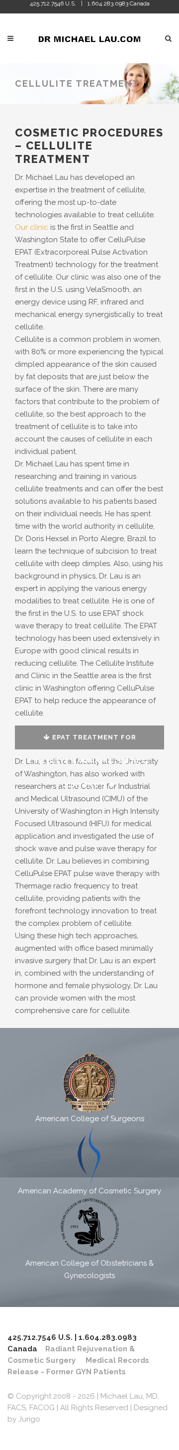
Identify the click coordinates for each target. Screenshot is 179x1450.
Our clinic (31, 227)
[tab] (89, 737)
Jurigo (29, 1419)
